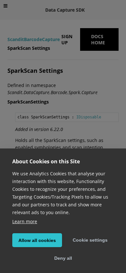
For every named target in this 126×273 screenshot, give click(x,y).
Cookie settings (90, 240)
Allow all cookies (37, 240)
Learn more (24, 221)
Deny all (63, 258)
